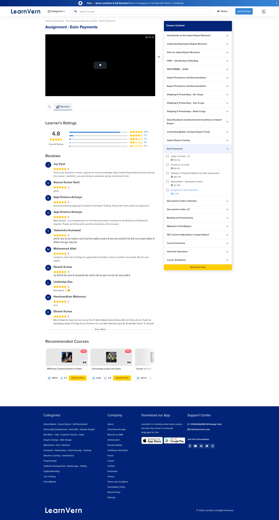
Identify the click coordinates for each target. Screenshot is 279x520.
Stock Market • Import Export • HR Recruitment (65, 424)
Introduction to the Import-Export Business (189, 35)
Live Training (50, 476)
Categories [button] (57, 11)
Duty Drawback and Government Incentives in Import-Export (194, 121)
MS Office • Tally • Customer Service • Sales (64, 434)
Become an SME (115, 434)
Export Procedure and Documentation (186, 86)
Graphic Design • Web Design (58, 440)
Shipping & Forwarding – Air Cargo (185, 94)
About (110, 424)
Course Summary (176, 243)
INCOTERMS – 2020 (177, 69)
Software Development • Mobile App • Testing (65, 466)
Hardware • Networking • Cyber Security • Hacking (67, 450)
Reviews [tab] (65, 106)
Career (111, 461)
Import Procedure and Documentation (186, 77)
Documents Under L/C (178, 209)
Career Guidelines (176, 260)
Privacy (111, 476)
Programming (50, 461)
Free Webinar (50, 481)
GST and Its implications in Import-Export (188, 234)
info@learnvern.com (200, 429)
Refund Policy (114, 492)
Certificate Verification (118, 450)
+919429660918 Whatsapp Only (205, 424)
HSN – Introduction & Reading (182, 60)
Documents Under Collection (182, 201)
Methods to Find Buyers (179, 226)
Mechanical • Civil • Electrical (57, 445)
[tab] (49, 106)
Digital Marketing (52, 471)
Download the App (117, 429)
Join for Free (244, 11)
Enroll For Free (78, 378)
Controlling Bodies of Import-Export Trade (188, 131)
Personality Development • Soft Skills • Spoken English (69, 429)
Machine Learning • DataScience (59, 455)
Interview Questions (177, 251)
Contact (111, 466)
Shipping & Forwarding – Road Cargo (186, 111)
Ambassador (114, 440)
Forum (111, 455)
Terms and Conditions (118, 481)
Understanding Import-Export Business (187, 43)
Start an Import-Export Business (183, 52)
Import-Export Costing (178, 140)
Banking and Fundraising (180, 217)
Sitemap (111, 497)
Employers (113, 471)
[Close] (276, 3)
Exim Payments (175, 148)
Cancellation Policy (116, 487)
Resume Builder (115, 445)
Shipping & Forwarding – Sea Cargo (185, 102)
